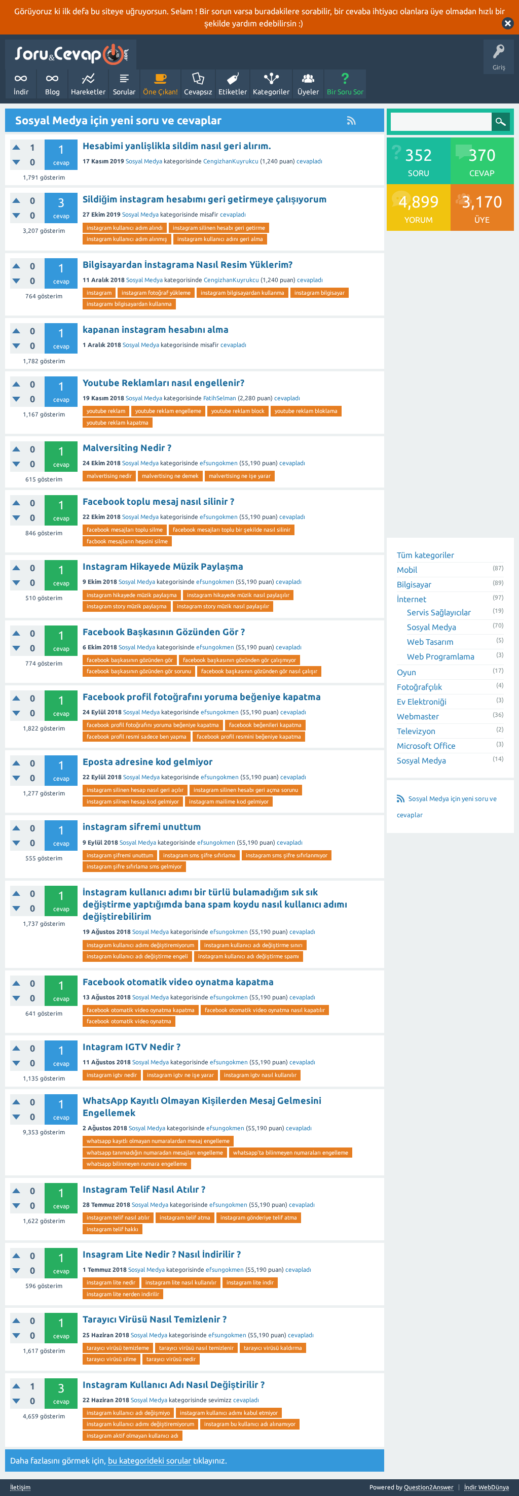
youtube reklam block (238, 411)
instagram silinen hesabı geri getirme (219, 228)
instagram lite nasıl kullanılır (180, 1282)
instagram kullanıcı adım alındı (125, 228)
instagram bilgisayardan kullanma (242, 293)
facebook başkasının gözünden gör (130, 660)
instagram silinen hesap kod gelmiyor (133, 801)
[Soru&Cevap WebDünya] (70, 54)
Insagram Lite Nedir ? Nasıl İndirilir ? (162, 1254)
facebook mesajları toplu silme (125, 530)
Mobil (407, 569)
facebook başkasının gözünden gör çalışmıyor (239, 660)
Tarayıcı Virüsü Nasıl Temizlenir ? (155, 1319)
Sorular (124, 92)
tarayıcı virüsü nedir (171, 1359)
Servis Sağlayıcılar (439, 612)
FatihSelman (219, 398)
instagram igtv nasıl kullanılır (260, 1075)
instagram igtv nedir (112, 1075)
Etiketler (232, 92)
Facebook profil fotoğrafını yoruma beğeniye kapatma (202, 696)
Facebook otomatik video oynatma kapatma (178, 982)
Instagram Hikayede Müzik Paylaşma (163, 566)
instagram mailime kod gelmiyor (229, 801)
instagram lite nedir (111, 1282)
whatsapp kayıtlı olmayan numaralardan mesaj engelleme (158, 1141)
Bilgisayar (414, 584)
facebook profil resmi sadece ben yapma (137, 737)
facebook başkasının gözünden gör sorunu (139, 671)
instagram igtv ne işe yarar (180, 1075)
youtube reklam (106, 411)
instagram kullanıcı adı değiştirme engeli (137, 956)
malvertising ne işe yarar (240, 476)
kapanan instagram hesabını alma (156, 329)
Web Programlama (440, 656)
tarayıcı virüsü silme (111, 1359)
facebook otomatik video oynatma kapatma (141, 1010)
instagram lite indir (250, 1282)
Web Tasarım (430, 641)
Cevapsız (198, 92)
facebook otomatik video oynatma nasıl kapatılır (265, 1010)
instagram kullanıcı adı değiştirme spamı (248, 956)
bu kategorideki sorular (149, 1460)
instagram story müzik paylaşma (127, 606)
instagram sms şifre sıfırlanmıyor (286, 855)
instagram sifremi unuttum (142, 826)
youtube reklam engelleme (168, 411)
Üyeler (308, 92)
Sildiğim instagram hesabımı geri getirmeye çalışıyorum (205, 199)
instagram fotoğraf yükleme (156, 293)
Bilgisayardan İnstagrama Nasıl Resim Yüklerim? (187, 264)
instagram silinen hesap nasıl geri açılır (135, 790)
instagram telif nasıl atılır (118, 1217)
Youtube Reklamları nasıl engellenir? (163, 382)
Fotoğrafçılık (419, 686)
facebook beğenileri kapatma (265, 725)
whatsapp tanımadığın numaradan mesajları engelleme (155, 1153)
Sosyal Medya (144, 161)
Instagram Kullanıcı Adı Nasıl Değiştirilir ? (174, 1384)
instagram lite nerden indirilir (123, 1294)
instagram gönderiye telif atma (258, 1217)
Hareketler (88, 92)
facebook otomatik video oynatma (129, 1021)
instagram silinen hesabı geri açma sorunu (246, 790)
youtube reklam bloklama (306, 411)
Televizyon (416, 731)
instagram (99, 293)
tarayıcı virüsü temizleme (118, 1348)
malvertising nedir (109, 476)
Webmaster (418, 716)
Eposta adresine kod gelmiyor (148, 761)
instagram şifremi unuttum (120, 855)
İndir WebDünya (486, 1487)
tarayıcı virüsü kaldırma (273, 1348)
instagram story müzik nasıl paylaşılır (223, 606)
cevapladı (309, 161)
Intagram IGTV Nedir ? (131, 1046)
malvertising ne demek (170, 476)
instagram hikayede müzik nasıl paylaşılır (238, 595)
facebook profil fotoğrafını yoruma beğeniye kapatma (153, 725)
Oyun (406, 672)
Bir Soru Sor (345, 92)
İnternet (411, 599)
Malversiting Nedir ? (127, 447)
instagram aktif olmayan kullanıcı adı (132, 1436)
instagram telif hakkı (112, 1229)
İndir (21, 92)
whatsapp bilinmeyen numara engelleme (137, 1164)
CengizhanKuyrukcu (230, 161)
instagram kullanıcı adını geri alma (220, 239)
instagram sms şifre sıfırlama (199, 855)
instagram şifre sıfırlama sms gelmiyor (134, 866)
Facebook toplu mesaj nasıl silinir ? (158, 501)
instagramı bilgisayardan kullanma (129, 304)
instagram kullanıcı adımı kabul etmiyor (229, 1413)
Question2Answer (429, 1487)
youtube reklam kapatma (118, 423)
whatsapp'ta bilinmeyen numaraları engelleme (290, 1153)
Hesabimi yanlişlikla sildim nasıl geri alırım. (177, 146)
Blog (52, 92)
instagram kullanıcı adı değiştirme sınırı (253, 945)
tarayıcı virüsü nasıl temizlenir (196, 1348)
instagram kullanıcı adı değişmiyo (128, 1413)
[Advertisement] (450, 385)
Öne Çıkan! (160, 92)
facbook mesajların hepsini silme (127, 541)
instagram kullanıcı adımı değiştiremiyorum (140, 945)
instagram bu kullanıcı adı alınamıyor (249, 1424)
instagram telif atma (185, 1217)
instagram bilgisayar (319, 293)
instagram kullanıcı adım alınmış (127, 239)
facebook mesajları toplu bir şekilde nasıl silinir (231, 530)
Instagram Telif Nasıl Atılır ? (144, 1189)
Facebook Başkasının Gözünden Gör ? (164, 632)
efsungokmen (219, 463)
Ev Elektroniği (422, 701)
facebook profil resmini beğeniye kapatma (249, 737)
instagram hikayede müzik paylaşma (132, 595)
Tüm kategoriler (425, 555)
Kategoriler (271, 92)
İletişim (20, 1487)
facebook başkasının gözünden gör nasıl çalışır (259, 671)
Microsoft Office (426, 745)
